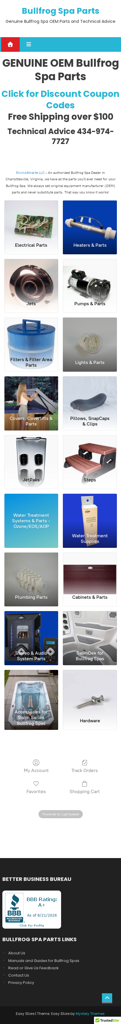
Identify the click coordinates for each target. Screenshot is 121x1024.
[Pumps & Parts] (90, 277)
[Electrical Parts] (31, 218)
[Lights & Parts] (90, 336)
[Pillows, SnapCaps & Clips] (90, 394)
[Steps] (90, 453)
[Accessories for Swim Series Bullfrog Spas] (31, 688)
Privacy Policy (21, 982)
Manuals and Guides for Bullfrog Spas (43, 960)
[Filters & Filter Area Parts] (31, 336)
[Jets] (31, 277)
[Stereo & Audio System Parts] (31, 629)
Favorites (36, 791)
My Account (36, 770)
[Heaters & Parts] (90, 218)
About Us (16, 953)
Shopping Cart (85, 791)
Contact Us (18, 975)
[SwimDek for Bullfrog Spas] (90, 629)
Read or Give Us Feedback (33, 968)
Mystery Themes (90, 1013)
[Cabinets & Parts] (90, 571)
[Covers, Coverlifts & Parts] (31, 394)
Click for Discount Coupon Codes (60, 100)
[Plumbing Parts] (31, 571)
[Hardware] (90, 688)
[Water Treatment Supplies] (90, 512)
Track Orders (84, 770)
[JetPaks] (31, 453)
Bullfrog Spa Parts (60, 11)
